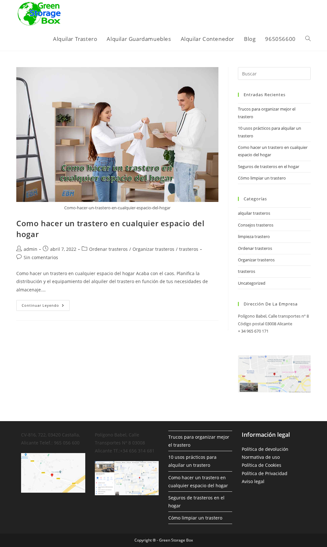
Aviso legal (253, 481)
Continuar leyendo (46, 306)
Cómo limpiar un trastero (262, 178)
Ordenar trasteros (108, 249)
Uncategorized (251, 283)
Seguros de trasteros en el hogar (268, 166)
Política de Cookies (261, 465)
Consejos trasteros (255, 225)
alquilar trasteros (254, 213)
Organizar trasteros (153, 249)
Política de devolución (265, 449)
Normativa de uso (261, 457)
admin (30, 249)
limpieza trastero (254, 236)
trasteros (188, 249)
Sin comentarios (41, 257)
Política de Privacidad (264, 473)
